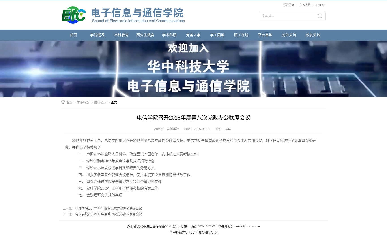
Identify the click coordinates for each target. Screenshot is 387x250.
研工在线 (241, 35)
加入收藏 (305, 4)
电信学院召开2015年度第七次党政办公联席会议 (108, 214)
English (320, 4)
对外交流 (289, 35)
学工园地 (217, 35)
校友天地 (313, 35)
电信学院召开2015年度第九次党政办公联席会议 (108, 208)
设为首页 (288, 4)
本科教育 (121, 35)
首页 (73, 35)
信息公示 (100, 102)
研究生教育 (145, 35)
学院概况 (97, 35)
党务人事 (193, 35)
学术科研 (169, 35)
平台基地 (265, 35)
